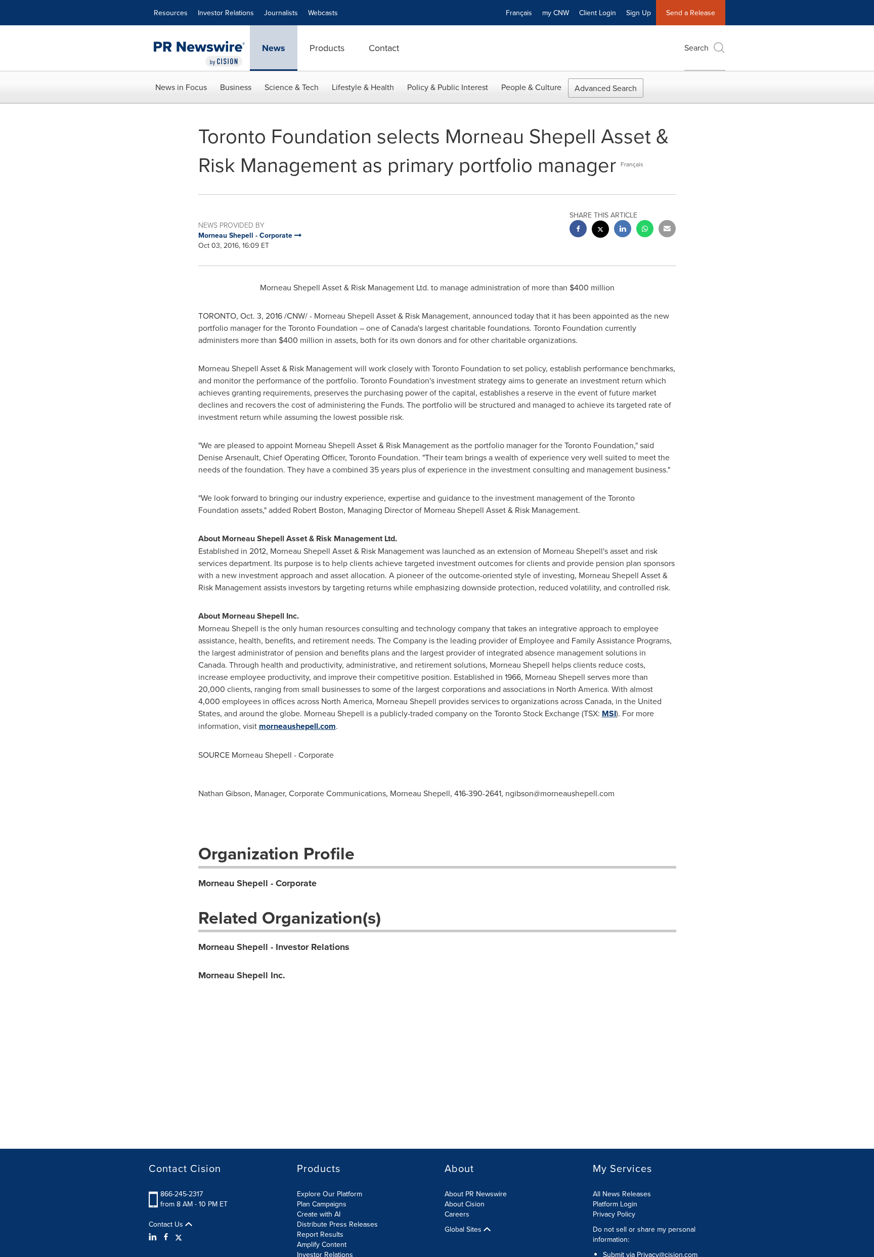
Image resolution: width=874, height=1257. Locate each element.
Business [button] (235, 87)
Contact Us (167, 1224)
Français (519, 13)
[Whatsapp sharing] (644, 230)
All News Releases (622, 1194)
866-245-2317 (181, 1194)
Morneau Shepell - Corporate (257, 883)
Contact (384, 47)
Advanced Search (606, 88)
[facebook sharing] (578, 230)
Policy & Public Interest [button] (447, 87)
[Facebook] (165, 1237)
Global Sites (464, 1229)
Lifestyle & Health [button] (363, 87)
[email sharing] (667, 230)
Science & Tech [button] (292, 87)
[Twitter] (178, 1237)
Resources (171, 13)
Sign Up (638, 13)
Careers (457, 1214)
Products (327, 47)
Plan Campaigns (321, 1204)
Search (696, 47)
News (273, 48)
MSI (609, 713)
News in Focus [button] (181, 87)
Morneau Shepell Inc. (241, 975)
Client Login (597, 13)
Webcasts (323, 13)
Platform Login (615, 1204)
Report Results (320, 1234)
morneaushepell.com (297, 726)
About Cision (465, 1204)
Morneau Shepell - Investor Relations (273, 946)
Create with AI (318, 1214)
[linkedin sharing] (622, 230)
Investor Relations (226, 13)
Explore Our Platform (329, 1194)
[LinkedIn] (154, 1237)
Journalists (281, 13)
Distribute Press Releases (337, 1224)
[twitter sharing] (600, 230)
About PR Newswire (476, 1194)
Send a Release (690, 13)
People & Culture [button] (531, 87)
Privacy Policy (614, 1214)
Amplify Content (321, 1244)
